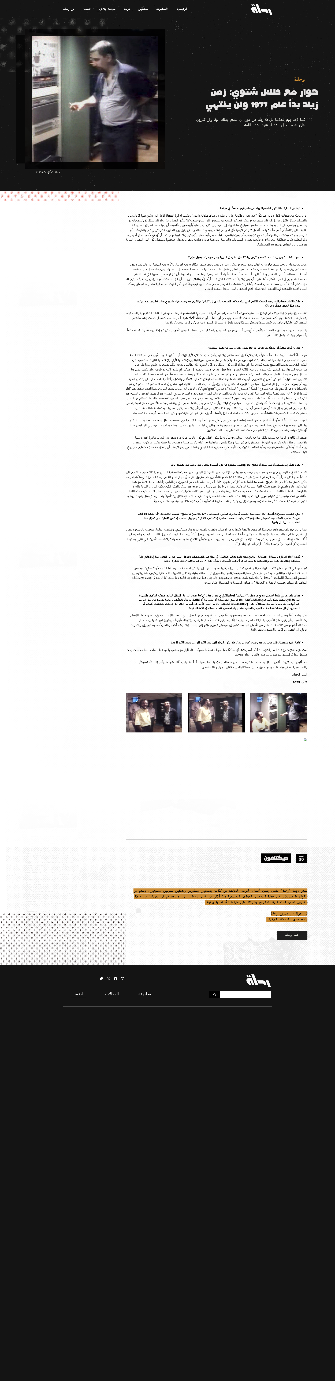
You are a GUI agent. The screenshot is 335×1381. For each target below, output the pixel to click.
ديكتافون (276, 858)
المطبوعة (146, 994)
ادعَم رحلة (292, 935)
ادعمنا (78, 994)
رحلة (299, 80)
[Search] (214, 994)
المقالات (112, 994)
